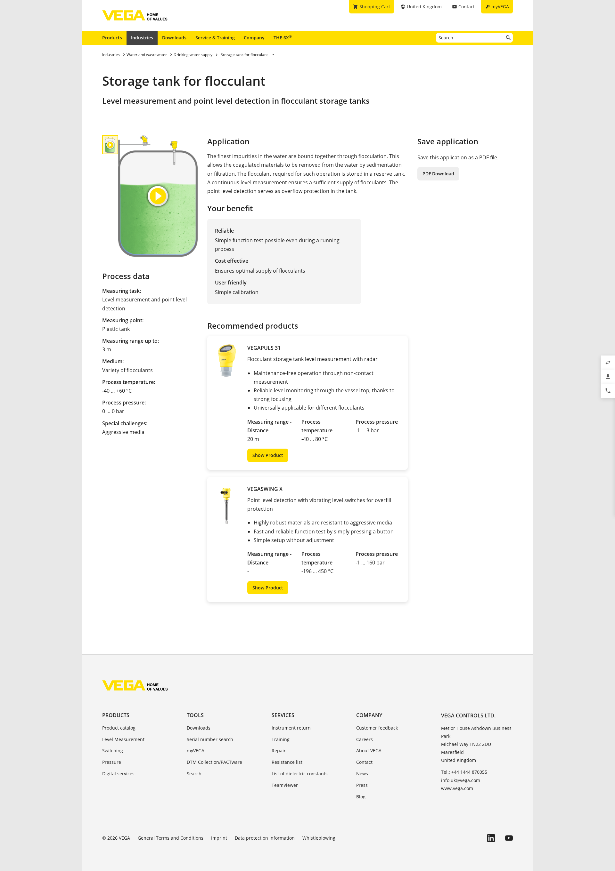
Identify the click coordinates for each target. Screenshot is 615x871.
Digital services (118, 774)
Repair (279, 750)
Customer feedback (377, 728)
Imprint (219, 838)
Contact (364, 762)
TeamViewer (285, 785)
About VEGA (368, 750)
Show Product (267, 455)
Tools (195, 715)
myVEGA (195, 750)
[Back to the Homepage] (135, 685)
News (362, 774)
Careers (364, 739)
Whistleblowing (318, 838)
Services (283, 715)
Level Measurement (123, 739)
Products (112, 38)
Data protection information (265, 838)
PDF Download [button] (438, 174)
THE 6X (283, 37)
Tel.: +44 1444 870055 (464, 772)
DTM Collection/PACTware (214, 762)
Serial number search (210, 739)
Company (254, 38)
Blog (360, 797)
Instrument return (291, 728)
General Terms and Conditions (170, 838)
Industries (142, 38)
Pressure (111, 762)
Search (194, 774)
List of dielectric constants (300, 774)
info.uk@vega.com (460, 780)
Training (281, 739)
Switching (112, 750)
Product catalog (118, 728)
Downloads (174, 38)
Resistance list (287, 762)
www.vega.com (457, 788)
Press (362, 785)
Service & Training (215, 38)
